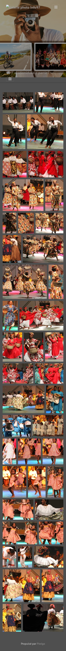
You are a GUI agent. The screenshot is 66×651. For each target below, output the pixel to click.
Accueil (8, 72)
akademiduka (24, 72)
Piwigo (41, 643)
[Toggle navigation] (56, 7)
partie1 (43, 72)
